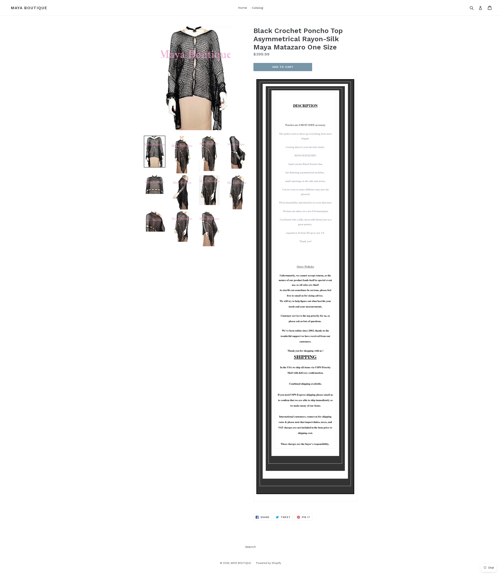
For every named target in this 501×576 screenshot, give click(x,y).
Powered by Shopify (268, 563)
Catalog (257, 8)
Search (250, 547)
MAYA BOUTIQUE (29, 7)
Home (242, 8)
